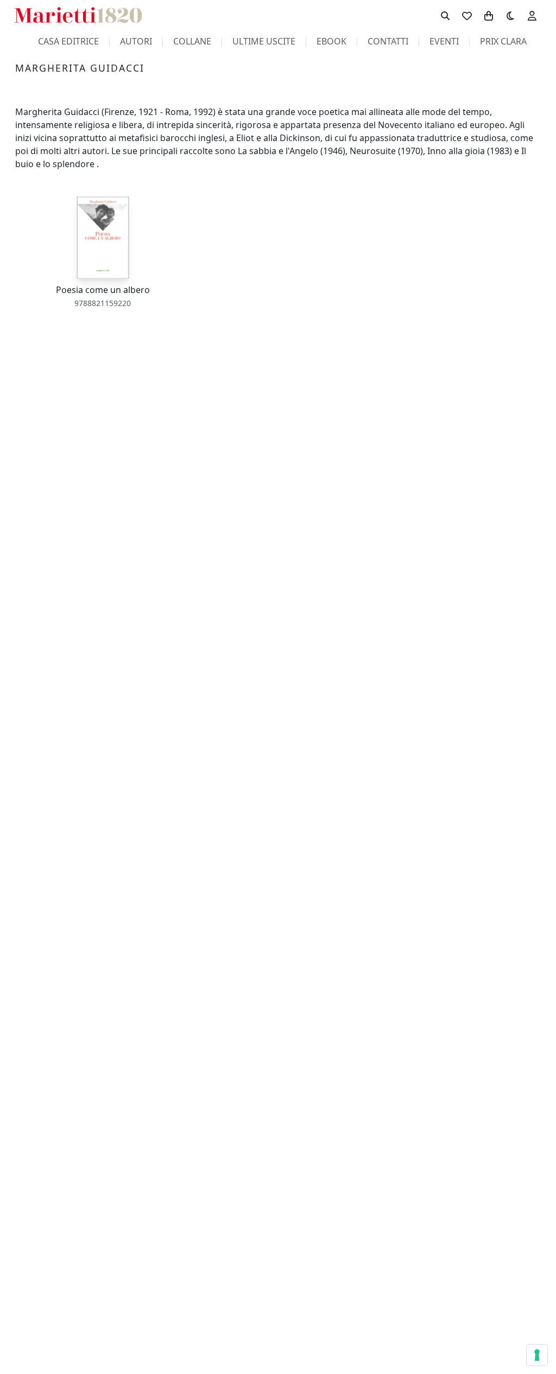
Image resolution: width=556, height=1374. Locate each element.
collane (192, 41)
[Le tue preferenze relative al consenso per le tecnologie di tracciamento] (537, 1355)
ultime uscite (263, 41)
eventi (444, 41)
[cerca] (445, 15)
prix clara (503, 41)
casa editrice (68, 41)
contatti (388, 41)
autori (136, 41)
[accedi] (532, 15)
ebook (331, 41)
